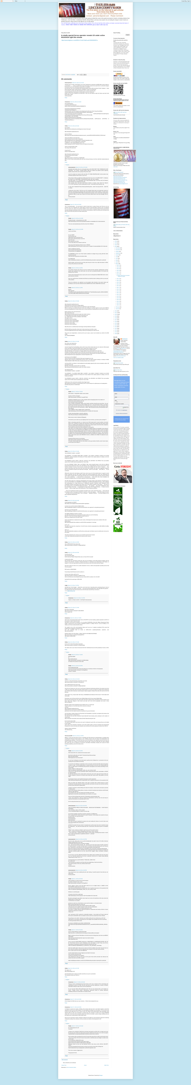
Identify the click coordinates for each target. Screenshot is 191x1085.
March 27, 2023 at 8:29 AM (75, 999)
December (118, 248)
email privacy (124, 410)
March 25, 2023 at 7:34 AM (73, 451)
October (117, 251)
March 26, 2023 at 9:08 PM (81, 870)
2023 (116, 246)
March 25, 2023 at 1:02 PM (77, 267)
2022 (116, 311)
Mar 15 (118, 289)
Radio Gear (123, 348)
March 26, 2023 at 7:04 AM (73, 642)
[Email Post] (78, 74)
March (117, 263)
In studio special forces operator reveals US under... (123, 276)
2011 (116, 330)
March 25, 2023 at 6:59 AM (75, 204)
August (117, 254)
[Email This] (80, 74)
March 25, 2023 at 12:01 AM (78, 82)
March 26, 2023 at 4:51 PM (73, 968)
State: (116, 400)
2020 (116, 314)
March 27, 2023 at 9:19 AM (77, 929)
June (117, 258)
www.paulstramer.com (117, 350)
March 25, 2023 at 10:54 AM (81, 167)
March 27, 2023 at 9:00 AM (77, 878)
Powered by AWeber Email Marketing (121, 413)
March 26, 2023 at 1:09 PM (78, 735)
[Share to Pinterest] (86, 74)
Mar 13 (118, 290)
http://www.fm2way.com (118, 176)
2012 (116, 328)
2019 (116, 316)
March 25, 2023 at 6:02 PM (73, 552)
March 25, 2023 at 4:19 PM (73, 542)
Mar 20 (118, 282)
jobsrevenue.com (71, 590)
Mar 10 (118, 294)
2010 (116, 331)
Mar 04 (118, 299)
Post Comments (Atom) (71, 1067)
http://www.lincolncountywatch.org (120, 180)
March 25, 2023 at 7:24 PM (79, 598)
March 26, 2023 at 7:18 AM (77, 654)
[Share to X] (83, 74)
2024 (116, 244)
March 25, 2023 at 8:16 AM (73, 500)
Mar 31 (118, 265)
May (117, 260)
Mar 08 (118, 296)
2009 (116, 333)
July (117, 256)
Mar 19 (118, 283)
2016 (116, 321)
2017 (116, 319)
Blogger (101, 1075)
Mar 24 (118, 273)
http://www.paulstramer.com (118, 181)
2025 (116, 243)
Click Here (115, 166)
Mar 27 (118, 272)
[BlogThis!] (81, 74)
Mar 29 (118, 268)
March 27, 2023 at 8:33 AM (75, 1007)
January (117, 308)
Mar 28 (118, 270)
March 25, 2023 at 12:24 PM (77, 218)
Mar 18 (118, 285)
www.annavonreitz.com (121, 355)
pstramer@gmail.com (123, 183)
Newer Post (64, 1065)
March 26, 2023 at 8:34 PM (81, 805)
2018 (116, 317)
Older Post (106, 1065)
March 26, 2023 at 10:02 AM (73, 679)
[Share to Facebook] (84, 74)
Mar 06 (118, 297)
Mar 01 (118, 304)
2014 (116, 324)
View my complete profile (118, 357)
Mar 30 (118, 266)
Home (85, 1065)
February (118, 307)
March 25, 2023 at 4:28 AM (75, 101)
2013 (116, 326)
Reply (66, 97)
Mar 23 (118, 278)
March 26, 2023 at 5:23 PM (77, 750)
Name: (116, 393)
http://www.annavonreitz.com (119, 182)
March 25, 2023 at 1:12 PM (77, 287)
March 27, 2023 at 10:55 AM (77, 1025)
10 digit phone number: (119, 403)
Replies (67, 164)
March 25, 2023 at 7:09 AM (73, 301)
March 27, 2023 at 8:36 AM (79, 982)
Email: (116, 397)
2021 (116, 312)
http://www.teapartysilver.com (119, 178)
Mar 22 (118, 280)
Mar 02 (118, 303)
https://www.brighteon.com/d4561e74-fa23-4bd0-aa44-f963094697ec (79, 40)
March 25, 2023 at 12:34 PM (77, 229)
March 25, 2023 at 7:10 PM (73, 607)
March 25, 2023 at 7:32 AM (73, 341)
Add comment (65, 1059)
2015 (116, 323)
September (118, 253)
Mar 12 (118, 292)
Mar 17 (118, 287)
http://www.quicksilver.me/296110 (120, 177)
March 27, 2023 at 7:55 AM (77, 391)
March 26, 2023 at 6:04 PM (77, 665)
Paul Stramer (125, 338)
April (117, 261)
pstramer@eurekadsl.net (118, 352)
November (118, 249)
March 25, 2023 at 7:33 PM (75, 617)
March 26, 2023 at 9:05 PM (81, 839)
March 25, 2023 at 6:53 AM (73, 125)
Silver (118, 348)
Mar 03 (118, 301)
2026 (116, 241)
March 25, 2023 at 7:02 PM (73, 585)
